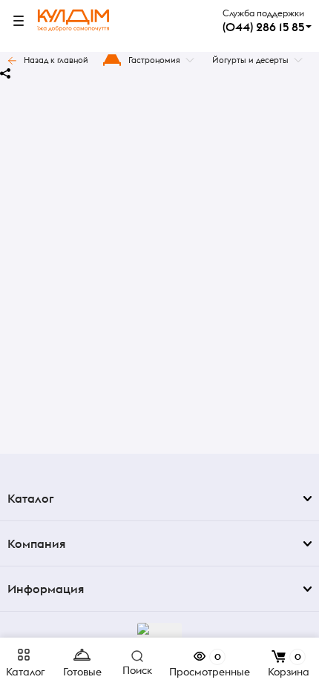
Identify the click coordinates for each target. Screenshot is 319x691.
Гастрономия (154, 60)
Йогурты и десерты (250, 60)
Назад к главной (56, 60)
